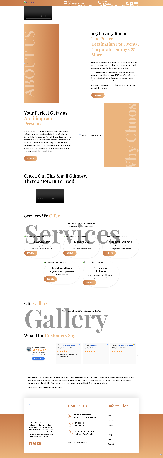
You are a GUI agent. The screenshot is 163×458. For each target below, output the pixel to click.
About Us (81, 4)
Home (72, 4)
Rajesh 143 (93, 345)
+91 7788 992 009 (79, 426)
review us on (37, 358)
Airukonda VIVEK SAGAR (126, 345)
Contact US (133, 4)
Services (92, 4)
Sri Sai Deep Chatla (69, 345)
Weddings (103, 4)
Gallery (114, 4)
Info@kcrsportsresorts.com (82, 415)
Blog (123, 4)
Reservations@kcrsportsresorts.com (85, 417)
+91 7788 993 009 (79, 423)
